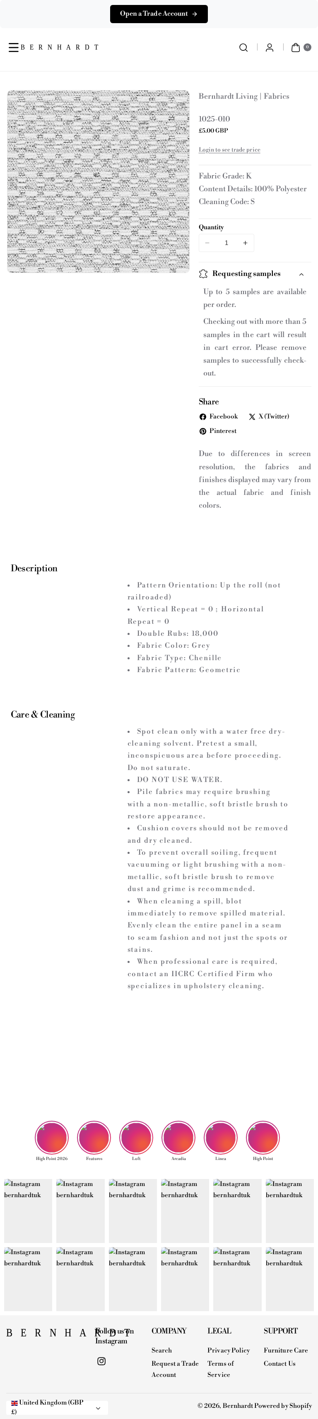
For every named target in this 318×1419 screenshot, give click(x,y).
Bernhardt (238, 1406)
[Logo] (46, 1335)
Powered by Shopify (283, 1406)
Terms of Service (220, 1369)
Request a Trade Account (175, 1369)
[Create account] (270, 47)
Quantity (211, 227)
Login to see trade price (229, 150)
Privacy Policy (228, 1351)
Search (162, 1351)
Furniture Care (286, 1351)
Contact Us (280, 1364)
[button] (14, 47)
